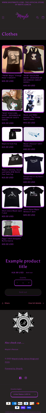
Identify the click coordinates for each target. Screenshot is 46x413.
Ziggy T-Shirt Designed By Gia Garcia (11, 239)
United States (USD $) (21, 394)
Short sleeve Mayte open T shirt (12, 212)
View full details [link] (34, 303)
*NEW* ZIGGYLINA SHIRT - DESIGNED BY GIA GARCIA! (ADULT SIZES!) (32, 78)
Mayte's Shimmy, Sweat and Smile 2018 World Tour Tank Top (11, 172)
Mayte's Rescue (11, 349)
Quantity (23, 278)
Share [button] (7, 303)
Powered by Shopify (14, 369)
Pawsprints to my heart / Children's (33, 177)
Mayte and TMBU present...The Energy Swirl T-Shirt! (31, 117)
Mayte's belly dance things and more (20, 412)
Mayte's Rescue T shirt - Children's (33, 145)
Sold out (23, 292)
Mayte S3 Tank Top (9, 144)
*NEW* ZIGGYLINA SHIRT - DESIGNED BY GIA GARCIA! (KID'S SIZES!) (11, 116)
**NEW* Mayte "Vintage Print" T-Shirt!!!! (12, 76)
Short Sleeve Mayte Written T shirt (31, 210)
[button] (3, 17)
